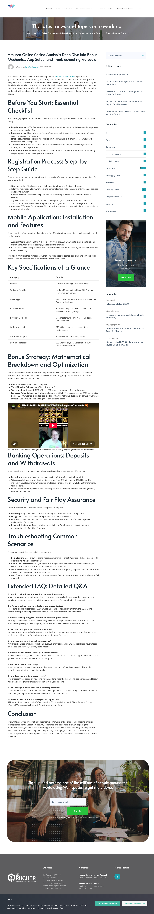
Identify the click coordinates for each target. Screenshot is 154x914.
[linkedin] (117, 877)
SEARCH (142, 55)
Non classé (110, 168)
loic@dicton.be (31, 67)
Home (27, 33)
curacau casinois (113, 154)
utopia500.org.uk (114, 196)
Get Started (126, 277)
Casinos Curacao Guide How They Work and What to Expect (125, 112)
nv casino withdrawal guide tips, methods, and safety (124, 82)
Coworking (110, 147)
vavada (109, 203)
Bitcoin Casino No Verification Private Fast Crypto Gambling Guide (124, 102)
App (108, 139)
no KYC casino (112, 161)
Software (110, 182)
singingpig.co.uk (113, 175)
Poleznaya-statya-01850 (117, 74)
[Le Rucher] (20, 6)
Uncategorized (112, 189)
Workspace (111, 210)
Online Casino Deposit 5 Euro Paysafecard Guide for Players (124, 92)
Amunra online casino (65, 76)
